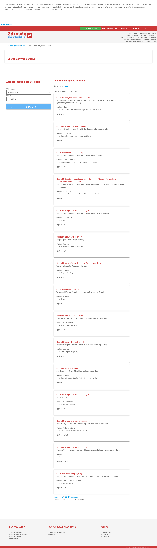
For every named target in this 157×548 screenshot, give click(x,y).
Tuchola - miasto (69, 428)
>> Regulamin (13, 538)
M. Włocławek (68, 402)
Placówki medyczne (110, 28)
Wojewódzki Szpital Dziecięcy (72, 273)
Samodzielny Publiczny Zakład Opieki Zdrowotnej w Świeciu (79, 155)
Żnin (64, 454)
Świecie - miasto (69, 160)
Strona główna (14, 46)
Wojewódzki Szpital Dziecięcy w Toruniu (71, 266)
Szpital (63, 220)
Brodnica (66, 244)
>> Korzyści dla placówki (56, 532)
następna (74, 497)
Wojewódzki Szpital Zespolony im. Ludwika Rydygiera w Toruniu (80, 292)
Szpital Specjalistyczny (69, 325)
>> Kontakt (104, 534)
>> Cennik (51, 534)
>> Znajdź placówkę (15, 532)
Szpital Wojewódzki (63, 397)
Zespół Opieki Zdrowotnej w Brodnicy (70, 240)
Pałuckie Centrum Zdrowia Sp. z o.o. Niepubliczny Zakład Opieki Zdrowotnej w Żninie (88, 450)
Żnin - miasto (67, 218)
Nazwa (66, 86)
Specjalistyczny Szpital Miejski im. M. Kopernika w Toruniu (78, 371)
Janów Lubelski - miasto (72, 480)
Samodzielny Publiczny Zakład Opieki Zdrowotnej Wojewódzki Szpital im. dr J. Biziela (93, 194)
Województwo (10, 89)
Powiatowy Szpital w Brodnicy (72, 246)
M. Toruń (66, 270)
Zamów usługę (90, 28)
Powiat (8, 96)
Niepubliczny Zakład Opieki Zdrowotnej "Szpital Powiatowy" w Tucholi (82, 424)
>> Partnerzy (105, 536)
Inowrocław (67, 133)
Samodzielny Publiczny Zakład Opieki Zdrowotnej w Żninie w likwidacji (82, 213)
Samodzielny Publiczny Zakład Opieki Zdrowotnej (79, 162)
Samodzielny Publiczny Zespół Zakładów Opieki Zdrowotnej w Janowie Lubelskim (87, 476)
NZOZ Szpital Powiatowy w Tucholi (74, 431)
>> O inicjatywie (106, 532)
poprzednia (58, 497)
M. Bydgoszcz (68, 191)
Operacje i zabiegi (139, 28)
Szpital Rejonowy (67, 483)
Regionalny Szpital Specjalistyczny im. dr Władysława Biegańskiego (81, 318)
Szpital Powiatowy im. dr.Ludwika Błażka (76, 136)
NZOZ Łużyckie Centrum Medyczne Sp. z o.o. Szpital (81, 110)
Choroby (124, 28)
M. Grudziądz (68, 323)
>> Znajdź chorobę (15, 536)
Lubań (65, 107)
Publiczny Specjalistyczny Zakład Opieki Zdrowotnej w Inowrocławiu (82, 129)
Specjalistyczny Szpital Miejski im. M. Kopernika (79, 378)
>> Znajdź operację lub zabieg (18, 534)
